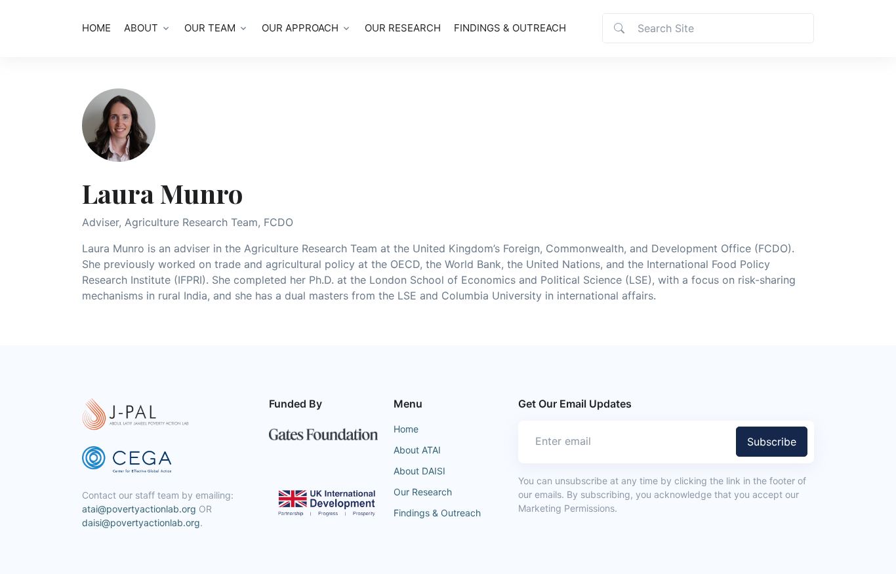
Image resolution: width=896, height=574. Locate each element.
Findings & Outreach (510, 28)
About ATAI (417, 449)
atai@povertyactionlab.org (139, 508)
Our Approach (300, 28)
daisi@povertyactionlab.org (141, 522)
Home (96, 28)
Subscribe (771, 441)
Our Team (209, 28)
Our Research (403, 28)
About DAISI (419, 470)
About (141, 28)
